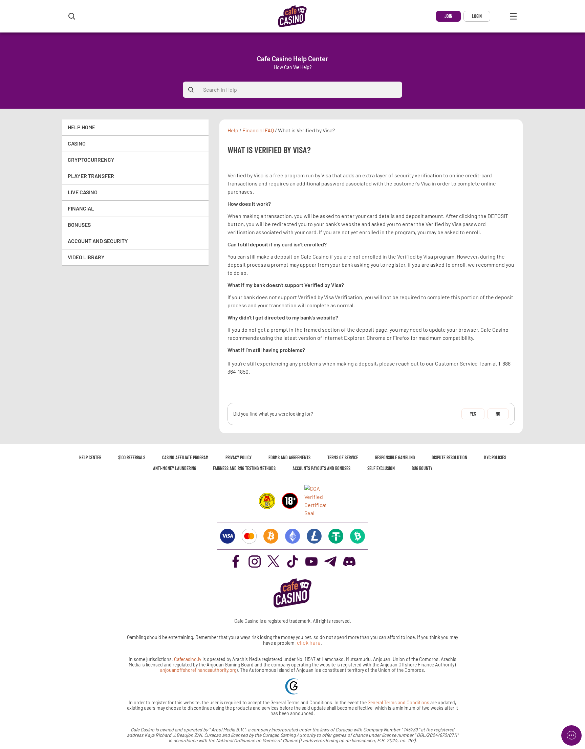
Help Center (90, 457)
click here (309, 642)
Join (448, 16)
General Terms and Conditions (399, 702)
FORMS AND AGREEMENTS (289, 457)
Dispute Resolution (449, 457)
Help (233, 130)
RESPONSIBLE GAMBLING (395, 457)
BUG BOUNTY (422, 468)
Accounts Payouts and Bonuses (321, 468)
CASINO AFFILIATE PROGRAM (185, 457)
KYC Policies (495, 457)
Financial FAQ (258, 130)
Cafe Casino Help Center (292, 58)
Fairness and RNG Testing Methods (244, 468)
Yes (473, 414)
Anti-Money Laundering (174, 468)
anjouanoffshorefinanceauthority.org (198, 670)
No (498, 414)
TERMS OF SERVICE (342, 457)
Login (477, 16)
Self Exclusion (381, 468)
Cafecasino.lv (187, 659)
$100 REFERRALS (131, 457)
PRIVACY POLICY (238, 457)
